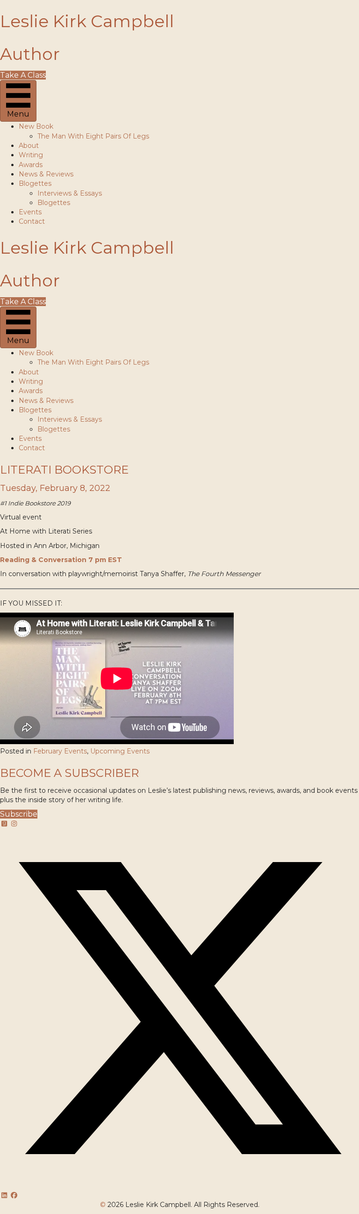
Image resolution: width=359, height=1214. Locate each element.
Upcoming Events (120, 751)
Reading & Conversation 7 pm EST (61, 560)
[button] (5, 823)
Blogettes (35, 183)
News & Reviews (46, 174)
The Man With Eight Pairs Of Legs (93, 136)
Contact (32, 221)
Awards (31, 165)
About (29, 145)
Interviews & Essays (69, 193)
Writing (31, 155)
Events (30, 212)
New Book (36, 126)
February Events (60, 751)
